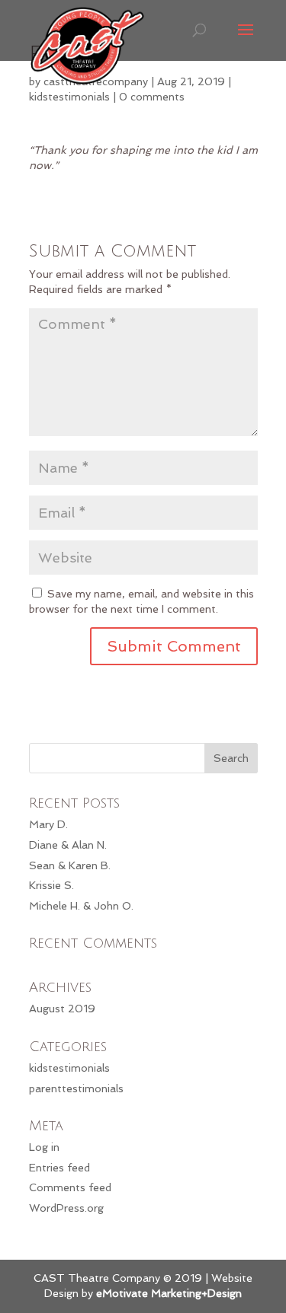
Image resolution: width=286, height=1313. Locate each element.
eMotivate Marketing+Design (169, 1293)
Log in (44, 1147)
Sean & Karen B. (70, 865)
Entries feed (59, 1168)
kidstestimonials (69, 97)
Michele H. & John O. (81, 906)
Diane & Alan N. (68, 845)
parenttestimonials (76, 1088)
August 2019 (62, 1008)
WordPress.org (66, 1208)
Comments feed (70, 1187)
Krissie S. (51, 885)
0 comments (152, 97)
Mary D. (48, 824)
